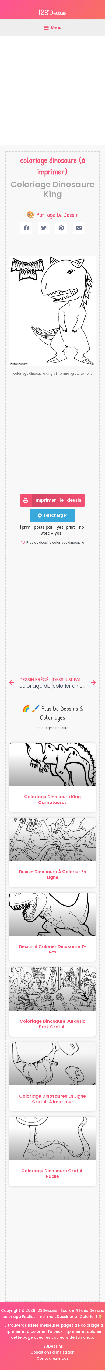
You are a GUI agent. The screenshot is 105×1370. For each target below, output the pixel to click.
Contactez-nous (53, 1358)
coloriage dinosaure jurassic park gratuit (52, 1024)
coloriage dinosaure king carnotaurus (52, 800)
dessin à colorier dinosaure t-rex (52, 949)
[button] (26, 228)
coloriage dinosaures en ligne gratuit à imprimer (52, 1099)
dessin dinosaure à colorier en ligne (52, 874)
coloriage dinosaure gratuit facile (52, 1174)
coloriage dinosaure (48, 160)
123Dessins (52, 1346)
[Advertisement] (52, 90)
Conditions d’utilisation (52, 1352)
